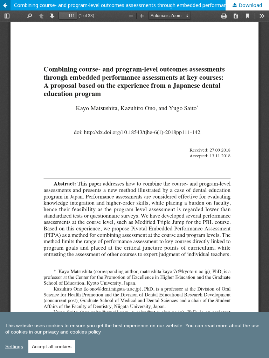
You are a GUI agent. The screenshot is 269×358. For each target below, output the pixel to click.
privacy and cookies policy (72, 332)
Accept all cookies (51, 346)
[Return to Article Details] (5, 5)
